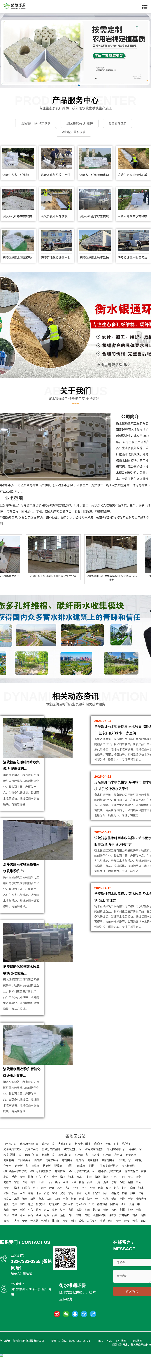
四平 (38, 1215)
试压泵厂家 (48, 1143)
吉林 (130, 1176)
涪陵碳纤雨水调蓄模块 (17, 257)
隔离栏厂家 (31, 1154)
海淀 (16, 1187)
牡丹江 (55, 1220)
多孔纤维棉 (128, 1165)
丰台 (138, 1182)
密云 (92, 1187)
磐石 (30, 1215)
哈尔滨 (112, 1215)
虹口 (143, 1220)
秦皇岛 (115, 1193)
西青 (22, 1193)
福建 (22, 1176)
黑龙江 (80, 1176)
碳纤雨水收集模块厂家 (81, 1171)
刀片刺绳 (8, 1160)
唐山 (105, 1193)
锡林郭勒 (102, 1204)
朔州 (89, 1198)
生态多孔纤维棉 (132, 448)
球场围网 (67, 1160)
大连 (131, 1204)
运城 (105, 1198)
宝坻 (54, 1193)
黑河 (73, 1220)
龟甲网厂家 (81, 1154)
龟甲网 (107, 1154)
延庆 (100, 1187)
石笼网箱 (131, 1154)
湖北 (97, 1176)
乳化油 (126, 1143)
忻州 (114, 1198)
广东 (38, 1176)
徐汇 (110, 1220)
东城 (114, 1182)
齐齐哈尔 (124, 1215)
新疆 (81, 1182)
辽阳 (62, 1209)
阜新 (54, 1209)
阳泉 (65, 1198)
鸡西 (135, 1215)
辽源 (46, 1215)
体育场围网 (107, 1160)
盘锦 (70, 1209)
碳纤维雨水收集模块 (15, 1171)
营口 (46, 1209)
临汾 (122, 1198)
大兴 (68, 1187)
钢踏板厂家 (48, 1154)
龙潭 (122, 1209)
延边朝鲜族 (99, 1215)
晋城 (81, 1198)
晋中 (97, 1198)
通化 (62, 1215)
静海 (79, 1193)
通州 (43, 1187)
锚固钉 (138, 1160)
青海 (24, 1182)
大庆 (16, 1220)
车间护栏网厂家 (116, 1149)
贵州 (54, 1176)
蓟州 (87, 1193)
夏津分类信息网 (51, 1149)
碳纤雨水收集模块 (133, 429)
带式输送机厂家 (73, 1149)
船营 (130, 1209)
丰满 (138, 1209)
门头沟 (26, 1187)
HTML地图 (136, 1340)
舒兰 (22, 1215)
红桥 (6, 1193)
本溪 (22, 1209)
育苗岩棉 (60, 1171)
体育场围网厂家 (29, 1143)
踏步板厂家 (64, 1154)
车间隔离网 (23, 1160)
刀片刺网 (92, 1160)
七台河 (45, 1220)
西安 (54, 1215)
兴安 (91, 1204)
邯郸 (124, 1193)
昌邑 (114, 1209)
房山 (35, 1187)
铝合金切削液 (82, 1143)
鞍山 (6, 1209)
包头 (6, 1204)
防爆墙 (81, 1165)
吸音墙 (80, 1160)
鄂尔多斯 (41, 1204)
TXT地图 (121, 1340)
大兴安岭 (92, 1220)
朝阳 (130, 1182)
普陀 (135, 1220)
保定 (140, 1193)
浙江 (105, 1182)
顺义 (51, 1187)
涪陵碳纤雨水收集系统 (94, 257)
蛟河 (6, 1215)
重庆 (14, 1176)
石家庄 (96, 1193)
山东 (33, 1182)
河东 (116, 1187)
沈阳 (123, 1204)
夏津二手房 (31, 1149)
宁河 (70, 1193)
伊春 (24, 1220)
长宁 (118, 1220)
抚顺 (14, 1209)
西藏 (89, 1182)
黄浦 (102, 1220)
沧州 (24, 1198)
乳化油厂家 (64, 1143)
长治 (73, 1198)
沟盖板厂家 (124, 1160)
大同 (57, 1198)
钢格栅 (35, 1165)
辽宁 (138, 1176)
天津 (73, 1182)
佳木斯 (34, 1220)
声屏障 (118, 1154)
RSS (100, 1340)
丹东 (30, 1209)
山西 (49, 1182)
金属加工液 (112, 1143)
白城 (87, 1215)
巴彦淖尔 (67, 1204)
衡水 (41, 1198)
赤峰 (22, 1204)
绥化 (81, 1220)
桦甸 (14, 1215)
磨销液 (98, 1143)
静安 (126, 1220)
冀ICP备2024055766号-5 (76, 1340)
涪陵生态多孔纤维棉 (15, 175)
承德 (16, 1198)
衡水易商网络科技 (140, 1344)
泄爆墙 (58, 1165)
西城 (122, 1182)
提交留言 (132, 1291)
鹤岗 (143, 1215)
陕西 (57, 1182)
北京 (6, 1176)
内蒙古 (7, 1182)
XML (109, 1340)
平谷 (84, 1187)
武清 (46, 1193)
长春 (105, 1209)
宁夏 (16, 1182)
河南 (89, 1176)
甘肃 (30, 1176)
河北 (70, 1176)
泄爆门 (69, 1165)
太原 (49, 1198)
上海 (41, 1182)
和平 (108, 1187)
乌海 (14, 1204)
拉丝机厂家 (9, 1143)
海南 (62, 1176)
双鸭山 (7, 1220)
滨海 (62, 1193)
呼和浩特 (141, 1198)
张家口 (7, 1198)
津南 (30, 1193)
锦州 (38, 1209)
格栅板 (47, 1165)
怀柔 (76, 1187)
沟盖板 (95, 1154)
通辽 (30, 1204)
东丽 (14, 1193)
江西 (122, 1176)
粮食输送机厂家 (12, 1154)
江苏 (114, 1176)
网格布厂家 (135, 1149)
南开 (132, 1187)
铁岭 (79, 1209)
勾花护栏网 (51, 1160)
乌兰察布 (81, 1204)
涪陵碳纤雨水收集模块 (94, 216)
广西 (46, 1176)
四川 (65, 1182)
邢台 (132, 1193)
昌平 (59, 1187)
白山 (70, 1215)
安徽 (143, 1171)
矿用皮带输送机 (94, 1149)
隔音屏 (38, 1160)
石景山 (7, 1187)
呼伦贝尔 (54, 1204)
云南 (97, 1182)
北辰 (38, 1193)
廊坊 (33, 1198)
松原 (79, 1215)
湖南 (105, 1176)
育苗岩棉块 (131, 1171)
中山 (139, 1204)
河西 (124, 1187)
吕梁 (130, 1198)
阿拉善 (114, 1204)
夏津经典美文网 (12, 1149)
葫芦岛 (96, 1209)
